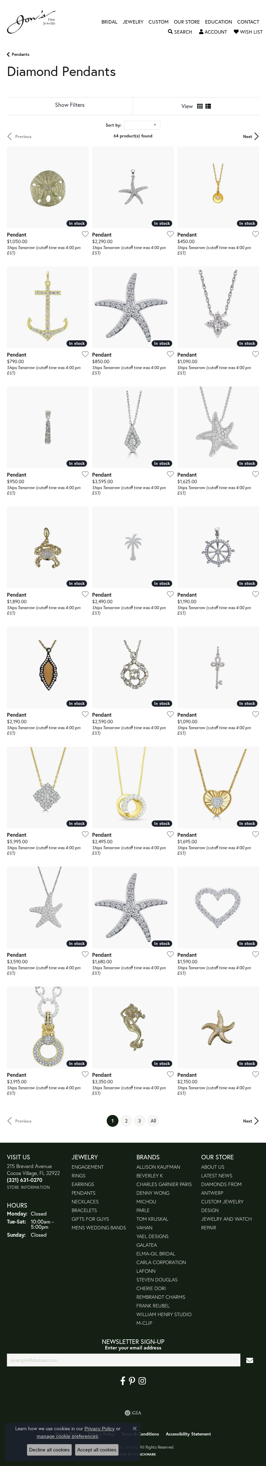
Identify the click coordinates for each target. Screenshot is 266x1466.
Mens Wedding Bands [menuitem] (99, 1227)
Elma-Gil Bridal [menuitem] (155, 1253)
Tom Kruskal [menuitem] (152, 1219)
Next (247, 136)
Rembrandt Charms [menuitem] (160, 1297)
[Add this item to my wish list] (83, 233)
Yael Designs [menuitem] (152, 1236)
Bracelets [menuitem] (84, 1210)
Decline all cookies (49, 1449)
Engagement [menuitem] (88, 1167)
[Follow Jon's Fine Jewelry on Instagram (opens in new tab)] (142, 1381)
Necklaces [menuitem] (85, 1201)
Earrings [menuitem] (83, 1184)
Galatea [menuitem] (146, 1245)
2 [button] (126, 1120)
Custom (159, 21)
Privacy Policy (100, 1428)
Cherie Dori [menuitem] (151, 1288)
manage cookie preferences (67, 1436)
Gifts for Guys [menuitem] (90, 1219)
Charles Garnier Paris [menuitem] (164, 1184)
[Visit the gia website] (133, 1413)
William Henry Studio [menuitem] (164, 1314)
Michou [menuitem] (146, 1201)
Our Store (187, 21)
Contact (248, 21)
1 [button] (115, 1120)
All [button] (153, 1120)
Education (218, 21)
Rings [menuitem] (79, 1175)
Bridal (109, 21)
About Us (212, 1167)
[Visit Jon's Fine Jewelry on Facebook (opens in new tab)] (122, 1381)
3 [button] (139, 1120)
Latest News (216, 1175)
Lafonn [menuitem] (146, 1271)
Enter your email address (133, 1347)
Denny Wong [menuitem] (152, 1193)
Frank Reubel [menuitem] (153, 1305)
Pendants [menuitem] (84, 1193)
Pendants (20, 54)
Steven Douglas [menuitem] (157, 1279)
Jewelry (133, 21)
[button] (180, 32)
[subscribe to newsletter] (249, 1360)
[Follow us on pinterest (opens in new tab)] (132, 1381)
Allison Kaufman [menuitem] (158, 1167)
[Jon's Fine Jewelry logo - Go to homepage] (34, 22)
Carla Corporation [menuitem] (161, 1262)
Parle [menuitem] (143, 1210)
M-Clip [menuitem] (144, 1323)
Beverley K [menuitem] (149, 1175)
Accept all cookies (96, 1449)
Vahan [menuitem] (144, 1227)
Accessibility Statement (188, 1434)
